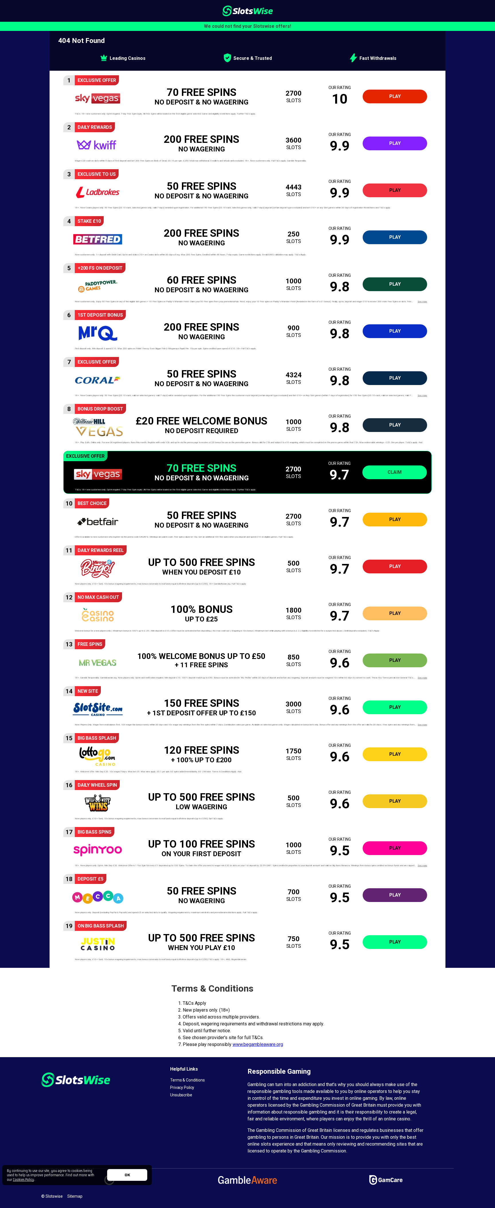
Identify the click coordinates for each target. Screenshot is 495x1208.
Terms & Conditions (187, 1080)
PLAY (395, 96)
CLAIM (395, 472)
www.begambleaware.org (258, 1044)
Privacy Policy (182, 1087)
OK (127, 1175)
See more (422, 301)
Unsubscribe (181, 1095)
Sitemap (74, 1196)
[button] (247, 96)
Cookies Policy (23, 1179)
